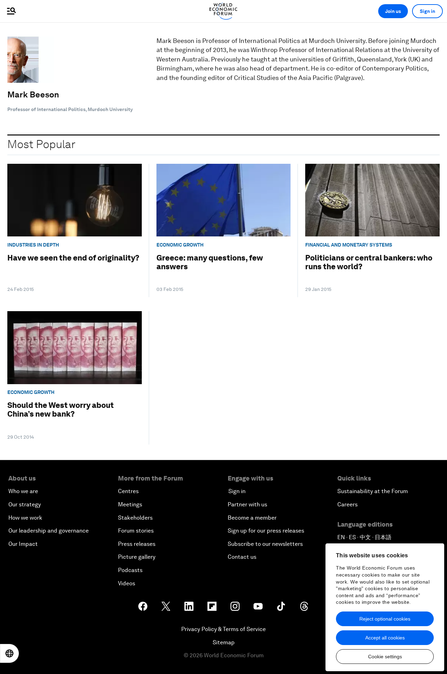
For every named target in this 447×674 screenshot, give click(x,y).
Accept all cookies (385, 637)
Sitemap (224, 642)
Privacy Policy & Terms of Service (223, 629)
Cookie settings (385, 656)
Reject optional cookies (384, 619)
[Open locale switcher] (9, 653)
